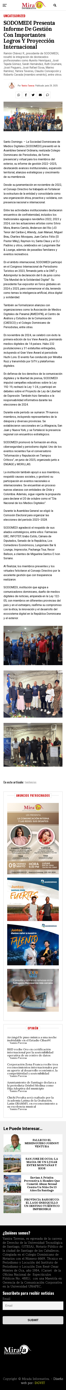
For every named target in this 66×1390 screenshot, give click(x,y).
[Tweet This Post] (33, 95)
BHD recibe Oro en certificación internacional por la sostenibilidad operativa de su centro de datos (30, 1052)
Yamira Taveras (28, 85)
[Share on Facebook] (26, 95)
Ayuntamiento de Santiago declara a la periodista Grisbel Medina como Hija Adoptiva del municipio (31, 1085)
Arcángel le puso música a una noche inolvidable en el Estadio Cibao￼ (32, 1038)
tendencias (30, 782)
